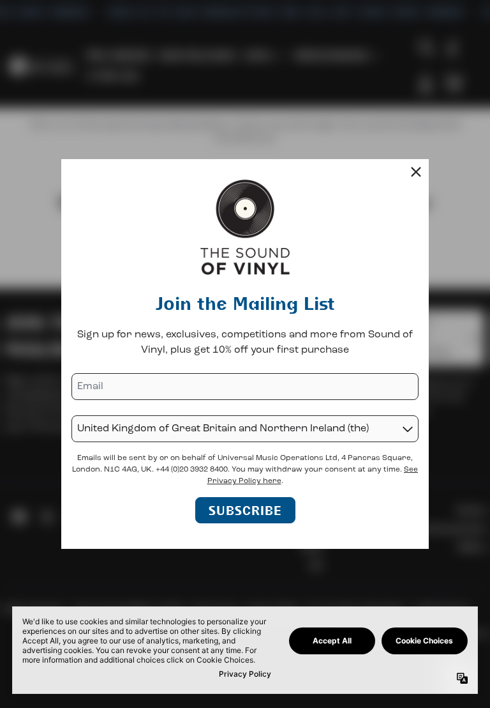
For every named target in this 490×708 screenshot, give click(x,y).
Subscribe (245, 510)
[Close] (416, 172)
